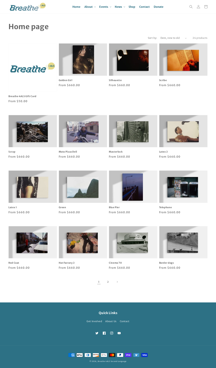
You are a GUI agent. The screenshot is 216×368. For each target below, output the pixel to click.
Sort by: (152, 37)
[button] (89, 7)
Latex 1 (12, 207)
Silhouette (115, 80)
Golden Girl (65, 80)
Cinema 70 (115, 262)
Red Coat (13, 262)
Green (62, 207)
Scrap (11, 151)
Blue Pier (114, 207)
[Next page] (117, 282)
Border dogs (166, 262)
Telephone (165, 207)
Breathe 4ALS (104, 361)
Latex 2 (163, 151)
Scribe (163, 80)
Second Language (119, 361)
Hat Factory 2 (67, 262)
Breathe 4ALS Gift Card (22, 96)
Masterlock (116, 151)
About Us (111, 321)
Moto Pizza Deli (68, 151)
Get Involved (94, 321)
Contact (124, 321)
